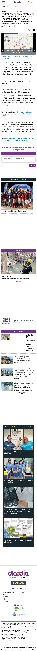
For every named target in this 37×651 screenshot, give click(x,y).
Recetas (5, 601)
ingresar (32, 2)
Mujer (4, 599)
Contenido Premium (20, 180)
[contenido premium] (18, 583)
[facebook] (18, 577)
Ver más (27, 427)
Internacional (27, 56)
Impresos (24, 592)
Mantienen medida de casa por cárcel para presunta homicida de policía (16, 114)
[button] (4, 267)
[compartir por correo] (34, 30)
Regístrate (18, 586)
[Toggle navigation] (4, 2)
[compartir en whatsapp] (31, 30)
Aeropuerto (18, 56)
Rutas (5, 56)
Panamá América (8, 592)
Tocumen (6, 59)
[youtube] (24, 577)
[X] (21, 577)
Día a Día (5, 597)
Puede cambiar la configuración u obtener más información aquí (14, 638)
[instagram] (27, 577)
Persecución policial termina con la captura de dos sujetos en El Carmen (17, 139)
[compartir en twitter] (28, 30)
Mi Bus (10, 56)
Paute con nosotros (19, 588)
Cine (22, 594)
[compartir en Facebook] (26, 30)
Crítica (4, 594)
